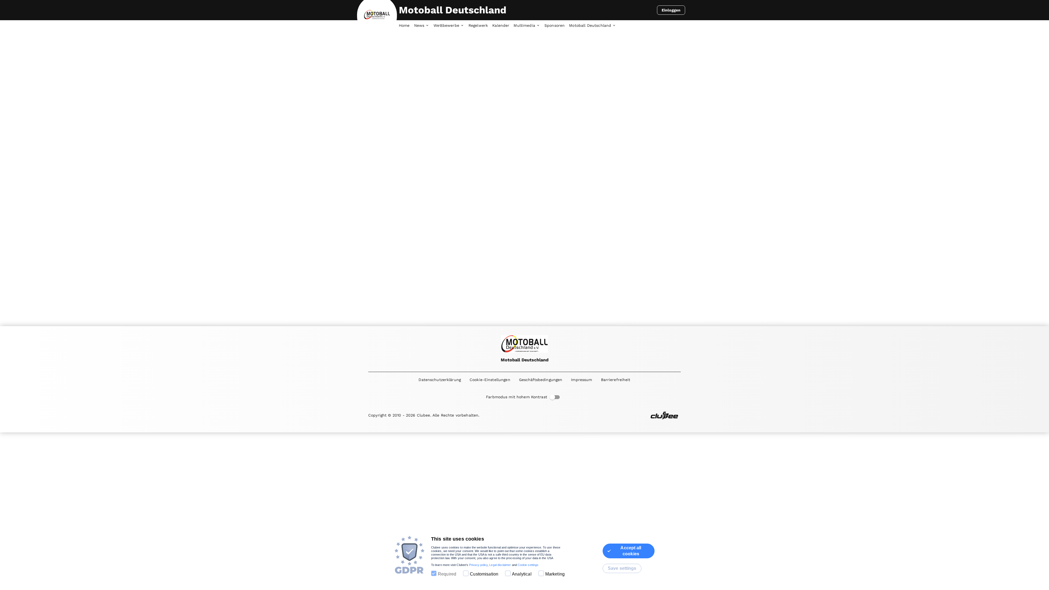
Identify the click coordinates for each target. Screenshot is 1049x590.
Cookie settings (528, 565)
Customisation (484, 574)
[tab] (406, 25)
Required (447, 574)
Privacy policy (478, 565)
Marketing (555, 574)
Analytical (522, 574)
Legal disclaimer (500, 565)
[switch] (552, 397)
